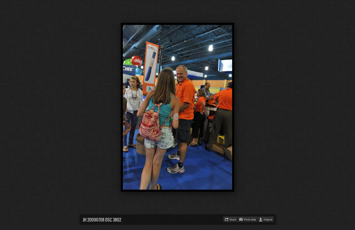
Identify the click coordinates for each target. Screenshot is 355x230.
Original (268, 219)
